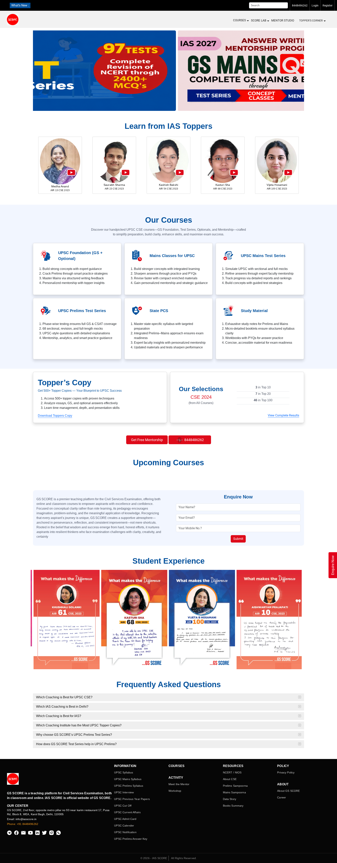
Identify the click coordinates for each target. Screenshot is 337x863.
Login (315, 5)
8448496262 (300, 5)
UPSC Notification (125, 832)
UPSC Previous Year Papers (132, 799)
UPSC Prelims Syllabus (128, 785)
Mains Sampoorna (234, 792)
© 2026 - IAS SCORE (153, 858)
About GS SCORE (288, 790)
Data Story (229, 799)
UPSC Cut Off (122, 805)
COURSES (239, 20)
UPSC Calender (124, 825)
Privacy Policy (285, 772)
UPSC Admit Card (125, 818)
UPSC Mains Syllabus (127, 779)
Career (281, 797)
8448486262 (194, 440)
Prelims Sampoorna (235, 785)
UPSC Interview (124, 792)
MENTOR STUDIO (282, 20)
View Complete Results (283, 415)
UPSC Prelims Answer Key (130, 838)
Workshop (174, 790)
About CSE (230, 779)
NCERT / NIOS (232, 772)
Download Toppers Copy (55, 415)
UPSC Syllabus (123, 772)
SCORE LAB (258, 20)
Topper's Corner (311, 20)
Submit (238, 539)
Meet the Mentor (178, 784)
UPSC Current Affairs (127, 812)
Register (328, 5)
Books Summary (233, 805)
